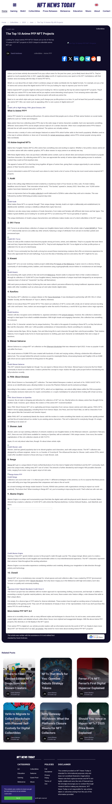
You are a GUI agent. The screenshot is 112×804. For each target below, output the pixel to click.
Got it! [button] (18, 798)
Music (88, 11)
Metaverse (65, 11)
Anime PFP (48, 53)
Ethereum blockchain (54, 347)
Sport (32, 786)
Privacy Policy (47, 776)
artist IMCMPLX (91, 228)
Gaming (13, 11)
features (33, 773)
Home (4, 11)
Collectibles (34, 11)
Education (78, 11)
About (97, 11)
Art (19, 769)
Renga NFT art (13, 465)
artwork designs (68, 315)
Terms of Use (48, 782)
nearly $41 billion (43, 76)
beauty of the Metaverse (65, 264)
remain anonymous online (59, 135)
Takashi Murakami (36, 581)
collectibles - (39, 53)
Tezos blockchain (54, 297)
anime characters (25, 410)
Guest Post (34, 778)
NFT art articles (37, 629)
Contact (106, 11)
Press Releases (50, 11)
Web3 (23, 11)
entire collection (37, 193)
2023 (24, 22)
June (31, 22)
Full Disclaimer (48, 770)
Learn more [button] (8, 793)
